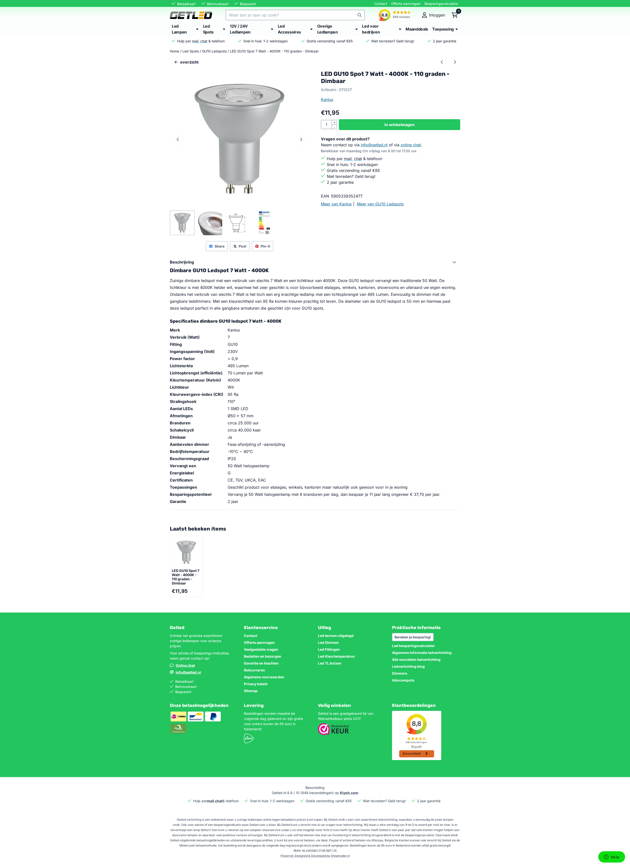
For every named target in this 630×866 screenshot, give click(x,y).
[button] (433, 15)
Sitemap (251, 691)
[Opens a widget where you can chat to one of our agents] (611, 857)
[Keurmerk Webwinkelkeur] (333, 734)
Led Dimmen (328, 642)
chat (203, 41)
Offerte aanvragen (406, 3)
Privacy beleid (256, 684)
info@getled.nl (374, 144)
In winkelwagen (399, 124)
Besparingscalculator (441, 3)
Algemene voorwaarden (264, 677)
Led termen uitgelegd (336, 635)
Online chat (185, 665)
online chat (411, 144)
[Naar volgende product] (454, 62)
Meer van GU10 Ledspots (380, 203)
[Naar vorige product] (442, 62)
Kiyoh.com (349, 793)
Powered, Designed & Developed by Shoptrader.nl (315, 856)
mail (195, 41)
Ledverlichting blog (408, 666)
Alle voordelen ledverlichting (416, 659)
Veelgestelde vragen (261, 649)
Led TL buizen (329, 663)
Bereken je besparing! (412, 637)
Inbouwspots (403, 680)
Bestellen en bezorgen (262, 656)
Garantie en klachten (261, 663)
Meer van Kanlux (336, 203)
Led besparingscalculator (413, 646)
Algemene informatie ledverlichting (422, 652)
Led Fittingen (329, 649)
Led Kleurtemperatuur (336, 656)
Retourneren (254, 670)
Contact (380, 3)
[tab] (315, 262)
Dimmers (399, 673)
